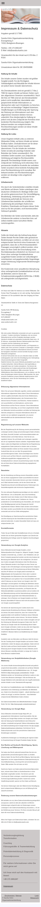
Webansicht (34, 898)
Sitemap (19, 895)
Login (37, 895)
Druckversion (9, 895)
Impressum (8, 886)
